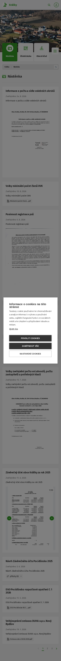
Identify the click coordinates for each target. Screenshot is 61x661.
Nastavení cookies (30, 354)
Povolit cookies (30, 338)
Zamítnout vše (30, 346)
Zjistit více (13, 329)
